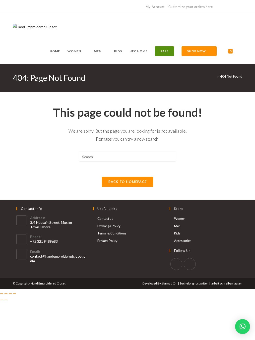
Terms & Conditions (111, 233)
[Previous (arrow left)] (1, 299)
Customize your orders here (190, 7)
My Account (155, 7)
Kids (177, 233)
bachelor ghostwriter (194, 283)
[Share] (10, 293)
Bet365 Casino (230, 7)
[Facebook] (15, 6)
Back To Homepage (127, 182)
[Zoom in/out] (1, 293)
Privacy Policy (107, 241)
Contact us (105, 219)
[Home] (214, 76)
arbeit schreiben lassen (226, 283)
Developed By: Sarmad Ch (159, 283)
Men (177, 226)
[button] (242, 326)
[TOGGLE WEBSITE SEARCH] (241, 51)
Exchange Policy (109, 226)
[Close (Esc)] (14, 293)
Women (180, 219)
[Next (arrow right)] (6, 299)
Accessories (182, 241)
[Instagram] (20, 6)
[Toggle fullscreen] (6, 293)
